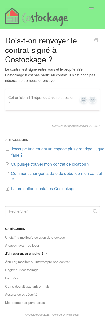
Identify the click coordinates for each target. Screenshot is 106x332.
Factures (11, 278)
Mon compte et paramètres (25, 302)
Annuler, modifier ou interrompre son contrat (37, 261)
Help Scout (73, 314)
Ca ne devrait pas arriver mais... (29, 286)
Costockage (35, 314)
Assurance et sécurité (21, 294)
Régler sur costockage (21, 269)
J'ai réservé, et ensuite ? (24, 253)
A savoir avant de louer (22, 245)
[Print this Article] (96, 40)
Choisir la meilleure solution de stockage (35, 237)
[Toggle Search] (95, 211)
